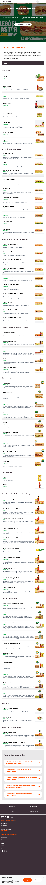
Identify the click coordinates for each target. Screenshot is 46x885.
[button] (23, 24)
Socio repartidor (34, 806)
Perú (15, 820)
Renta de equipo (34, 811)
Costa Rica (8, 820)
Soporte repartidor (12, 809)
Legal (12, 811)
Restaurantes (12, 806)
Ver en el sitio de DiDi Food (23, 24)
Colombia (3, 820)
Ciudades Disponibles (34, 809)
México (11, 820)
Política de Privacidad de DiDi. (8, 882)
